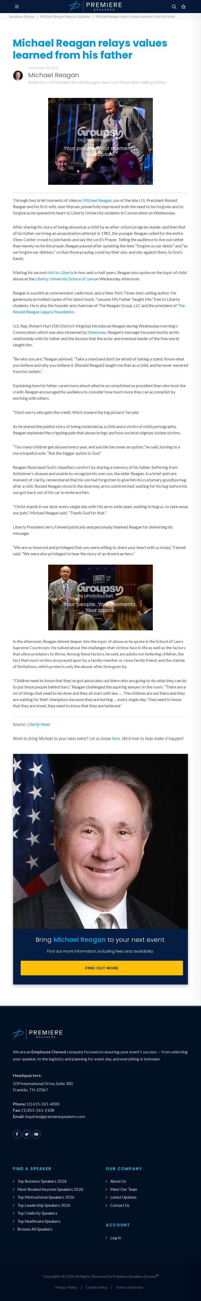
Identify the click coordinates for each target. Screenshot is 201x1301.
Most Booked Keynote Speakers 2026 (50, 1189)
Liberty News (38, 724)
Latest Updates (123, 1197)
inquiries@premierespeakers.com (55, 1116)
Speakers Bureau (22, 16)
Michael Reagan (97, 200)
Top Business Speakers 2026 (42, 1181)
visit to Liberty (60, 272)
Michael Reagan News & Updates (65, 16)
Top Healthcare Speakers (38, 1221)
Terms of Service (129, 1287)
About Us (118, 1181)
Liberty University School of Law (64, 278)
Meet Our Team (123, 1189)
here (116, 738)
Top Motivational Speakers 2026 (45, 1197)
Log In (115, 1237)
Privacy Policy (66, 1287)
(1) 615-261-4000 (43, 1103)
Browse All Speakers (35, 1229)
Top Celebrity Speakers (37, 1213)
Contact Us (120, 1205)
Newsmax (97, 332)
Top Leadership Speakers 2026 (43, 1205)
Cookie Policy (97, 1287)
